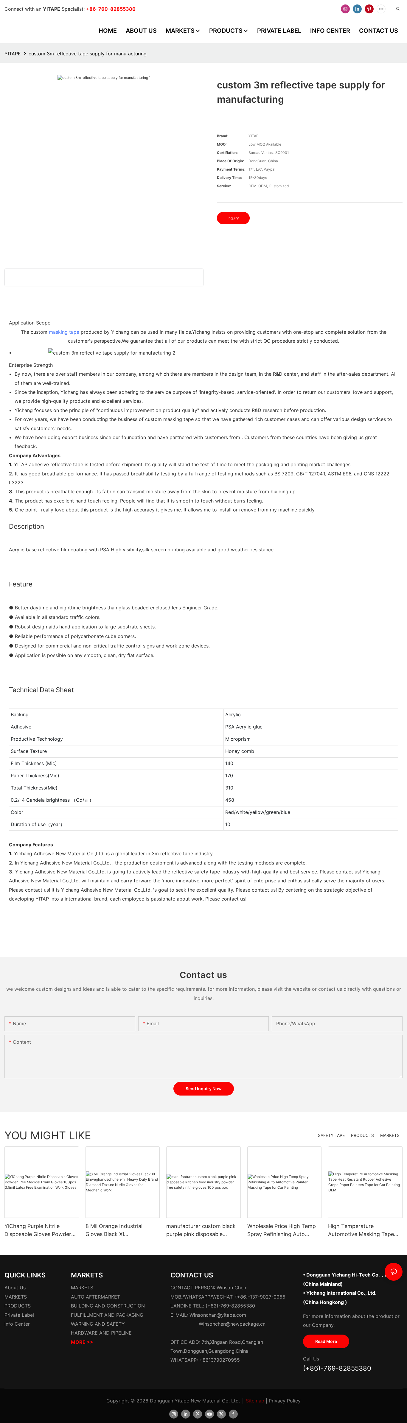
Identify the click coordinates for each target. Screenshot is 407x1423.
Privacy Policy (285, 1401)
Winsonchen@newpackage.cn (232, 1324)
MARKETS (390, 1135)
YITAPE (12, 54)
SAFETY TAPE (331, 1135)
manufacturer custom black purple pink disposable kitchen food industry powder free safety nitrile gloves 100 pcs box (201, 1230)
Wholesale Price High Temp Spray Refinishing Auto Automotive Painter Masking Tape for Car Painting (283, 1230)
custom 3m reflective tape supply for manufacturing (88, 54)
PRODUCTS (362, 1135)
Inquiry (233, 218)
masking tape (64, 332)
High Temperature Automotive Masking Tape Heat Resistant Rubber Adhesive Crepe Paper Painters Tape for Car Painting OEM (361, 1230)
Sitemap (255, 1401)
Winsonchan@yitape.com (217, 1315)
